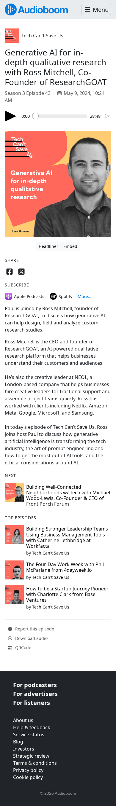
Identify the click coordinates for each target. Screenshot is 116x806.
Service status (28, 734)
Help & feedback (31, 727)
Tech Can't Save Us (42, 35)
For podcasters (35, 685)
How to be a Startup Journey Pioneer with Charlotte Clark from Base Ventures (67, 594)
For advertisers (35, 694)
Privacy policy (28, 770)
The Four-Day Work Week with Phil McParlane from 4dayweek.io (65, 567)
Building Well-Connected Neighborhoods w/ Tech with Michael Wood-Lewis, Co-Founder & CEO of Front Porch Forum (68, 495)
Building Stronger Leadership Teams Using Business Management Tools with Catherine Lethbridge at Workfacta (67, 537)
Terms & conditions (35, 763)
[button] (96, 9)
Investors (23, 749)
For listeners (31, 703)
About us (23, 720)
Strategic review (31, 756)
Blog (18, 741)
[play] (11, 116)
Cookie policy (28, 777)
